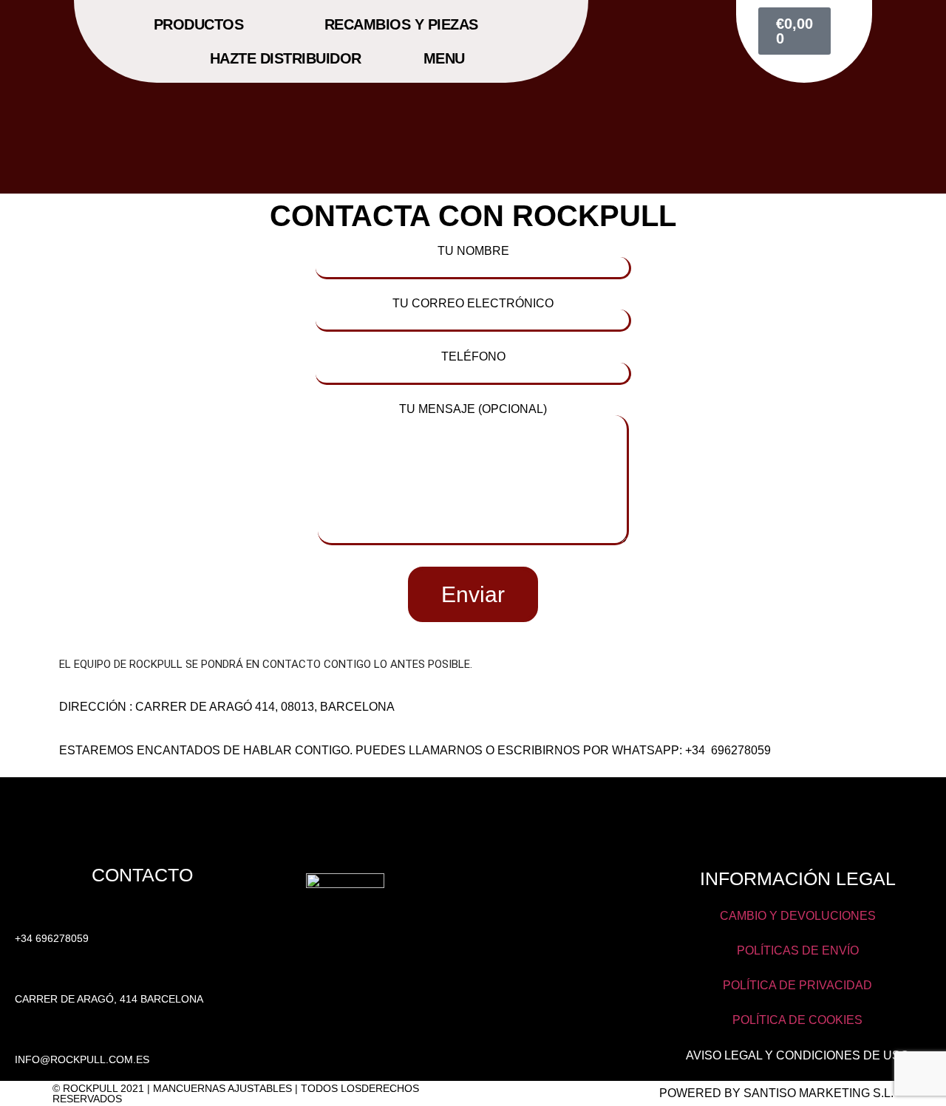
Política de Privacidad (797, 985)
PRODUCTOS (199, 24)
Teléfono (473, 357)
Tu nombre (473, 251)
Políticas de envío (798, 950)
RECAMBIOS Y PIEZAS (401, 24)
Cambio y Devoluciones (798, 915)
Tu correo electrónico (473, 304)
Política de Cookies (797, 1020)
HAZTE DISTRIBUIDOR (285, 58)
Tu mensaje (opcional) (473, 409)
